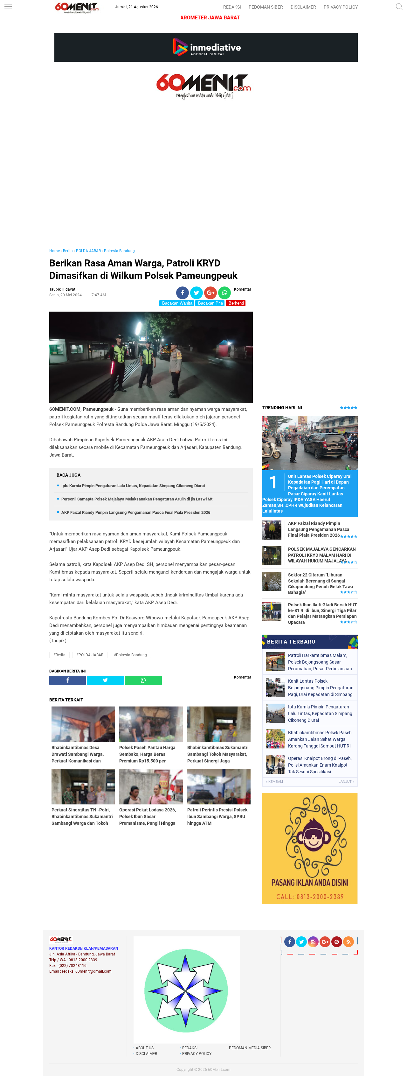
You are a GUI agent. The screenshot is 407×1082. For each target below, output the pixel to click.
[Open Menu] (8, 7)
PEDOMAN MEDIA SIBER (250, 1048)
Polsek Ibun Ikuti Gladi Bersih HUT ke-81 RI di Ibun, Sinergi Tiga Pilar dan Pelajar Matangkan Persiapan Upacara (322, 613)
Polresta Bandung (119, 251)
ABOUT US (145, 1048)
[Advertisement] (151, 181)
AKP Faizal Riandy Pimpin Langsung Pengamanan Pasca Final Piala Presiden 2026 (135, 512)
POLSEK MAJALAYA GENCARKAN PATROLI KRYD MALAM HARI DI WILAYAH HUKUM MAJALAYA (322, 555)
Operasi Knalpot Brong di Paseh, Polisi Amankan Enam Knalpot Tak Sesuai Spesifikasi (320, 765)
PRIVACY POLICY (341, 7)
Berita (68, 251)
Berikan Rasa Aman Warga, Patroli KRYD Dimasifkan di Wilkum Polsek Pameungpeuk (143, 269)
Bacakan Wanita (176, 303)
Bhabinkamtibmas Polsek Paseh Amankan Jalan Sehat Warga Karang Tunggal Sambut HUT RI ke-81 (320, 739)
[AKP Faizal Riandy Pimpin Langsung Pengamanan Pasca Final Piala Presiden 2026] (271, 529)
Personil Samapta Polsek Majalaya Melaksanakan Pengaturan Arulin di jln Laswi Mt (136, 499)
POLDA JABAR (88, 251)
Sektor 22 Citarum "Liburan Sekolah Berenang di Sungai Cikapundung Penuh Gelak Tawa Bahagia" (320, 583)
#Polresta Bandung (130, 655)
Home (54, 251)
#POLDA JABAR (89, 655)
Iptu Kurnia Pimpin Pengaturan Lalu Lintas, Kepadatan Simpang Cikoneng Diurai (133, 485)
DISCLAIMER (303, 7)
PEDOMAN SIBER (266, 7)
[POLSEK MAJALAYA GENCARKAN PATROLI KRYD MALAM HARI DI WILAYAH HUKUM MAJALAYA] (271, 555)
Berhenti (235, 303)
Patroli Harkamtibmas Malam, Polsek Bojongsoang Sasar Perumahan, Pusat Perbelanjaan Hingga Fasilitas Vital (320, 662)
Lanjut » (346, 782)
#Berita (59, 655)
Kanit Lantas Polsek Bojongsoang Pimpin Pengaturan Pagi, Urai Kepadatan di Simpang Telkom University (321, 688)
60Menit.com (219, 1069)
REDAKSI (232, 7)
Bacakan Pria (210, 303)
